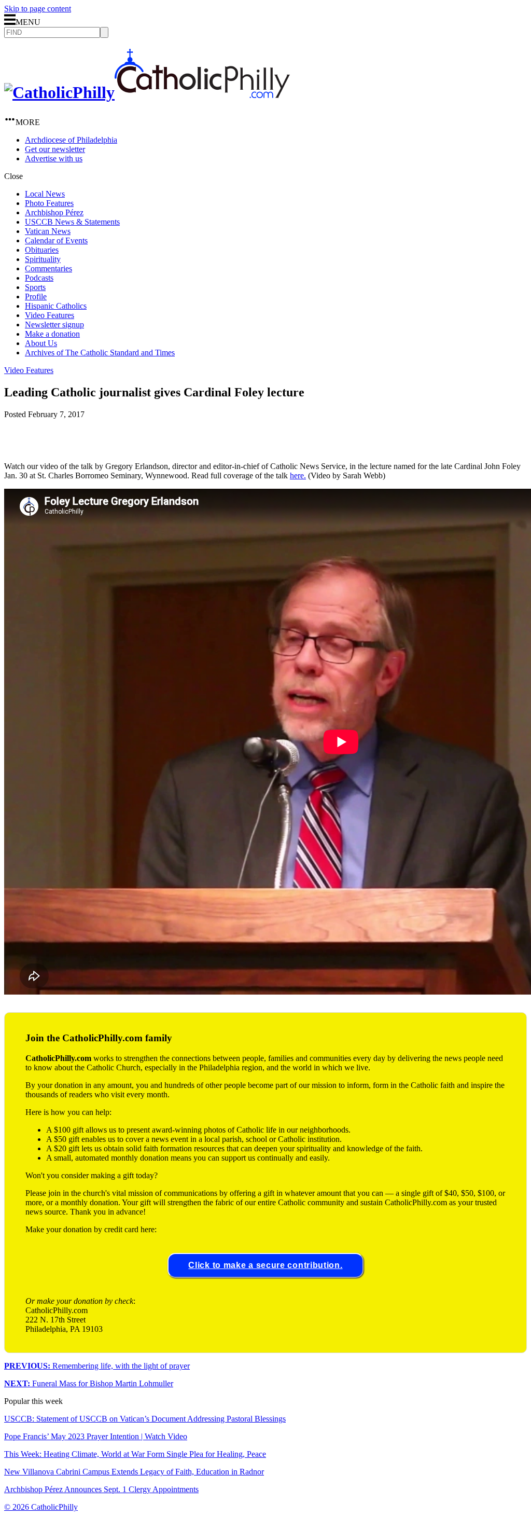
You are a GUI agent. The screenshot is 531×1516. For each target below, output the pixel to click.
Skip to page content (37, 8)
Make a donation (52, 333)
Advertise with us (53, 158)
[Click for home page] (147, 92)
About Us (41, 343)
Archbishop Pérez (54, 212)
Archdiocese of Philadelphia (71, 139)
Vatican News (48, 231)
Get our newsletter (55, 149)
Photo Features (49, 203)
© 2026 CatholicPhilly (41, 1507)
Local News (45, 193)
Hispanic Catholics (56, 305)
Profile (36, 296)
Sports (35, 287)
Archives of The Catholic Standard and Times (100, 352)
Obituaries (42, 249)
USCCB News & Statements (72, 221)
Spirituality (43, 259)
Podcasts (39, 277)
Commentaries (48, 268)
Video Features (49, 315)
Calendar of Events (56, 240)
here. (298, 475)
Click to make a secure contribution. (265, 1265)
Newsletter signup (54, 324)
